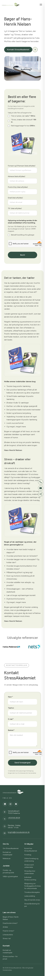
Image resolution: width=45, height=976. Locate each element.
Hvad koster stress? (10, 923)
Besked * (11, 730)
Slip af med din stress (32, 900)
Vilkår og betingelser (10, 876)
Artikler (5, 927)
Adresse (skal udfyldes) (16, 176)
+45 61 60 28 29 (14, 818)
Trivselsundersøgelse (32, 892)
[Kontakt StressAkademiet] (35, 49)
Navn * (10, 697)
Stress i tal (6, 938)
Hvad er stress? (8, 931)
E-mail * (11, 719)
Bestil (22, 255)
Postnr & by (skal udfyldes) (18, 187)
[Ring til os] (40, 482)
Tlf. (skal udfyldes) (15, 208)
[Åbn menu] (41, 4)
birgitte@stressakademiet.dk (19, 832)
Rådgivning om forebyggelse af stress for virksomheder (32, 886)
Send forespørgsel (22, 762)
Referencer (6, 859)
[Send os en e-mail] (40, 488)
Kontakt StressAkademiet (18, 49)
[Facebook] (16, 804)
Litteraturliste (8, 935)
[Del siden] (40, 494)
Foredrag (27, 855)
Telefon (11, 708)
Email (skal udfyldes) (15, 198)
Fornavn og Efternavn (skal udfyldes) (21, 166)
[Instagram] (10, 804)
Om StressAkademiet (11, 848)
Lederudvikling (29, 896)
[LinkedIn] (5, 804)
